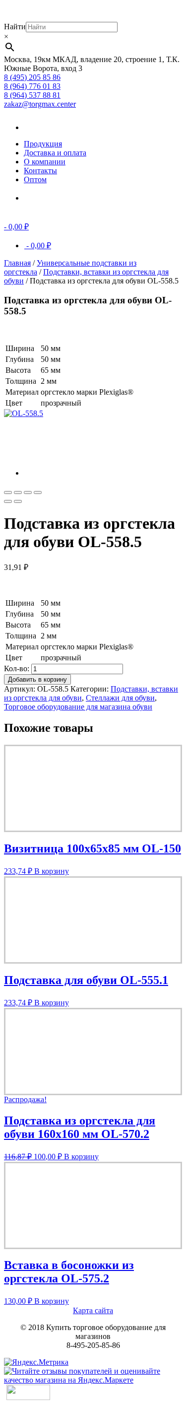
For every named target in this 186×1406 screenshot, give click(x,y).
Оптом (35, 179)
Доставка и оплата (55, 152)
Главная (17, 263)
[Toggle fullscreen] (28, 492)
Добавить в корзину (37, 679)
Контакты (40, 170)
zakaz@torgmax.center (40, 104)
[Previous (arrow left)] (8, 501)
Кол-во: (16, 668)
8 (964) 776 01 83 (32, 86)
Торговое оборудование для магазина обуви (78, 707)
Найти (15, 26)
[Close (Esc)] (8, 492)
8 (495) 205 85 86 (32, 77)
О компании (44, 161)
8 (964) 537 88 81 (32, 95)
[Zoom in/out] (38, 492)
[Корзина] (39, 198)
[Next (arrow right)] (18, 501)
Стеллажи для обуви (120, 698)
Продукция (43, 144)
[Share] (18, 492)
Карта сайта (93, 1310)
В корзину (51, 871)
